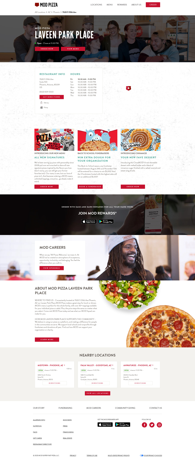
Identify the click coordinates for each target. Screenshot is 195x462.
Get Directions (50, 96)
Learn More (47, 339)
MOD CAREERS (93, 407)
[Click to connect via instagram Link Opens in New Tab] (159, 424)
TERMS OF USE (92, 455)
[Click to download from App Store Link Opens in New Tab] (89, 221)
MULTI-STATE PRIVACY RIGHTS (118, 455)
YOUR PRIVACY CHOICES (151, 455)
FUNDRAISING (65, 407)
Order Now (46, 186)
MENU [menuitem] (110, 4)
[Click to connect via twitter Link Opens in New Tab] (151, 424)
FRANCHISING (68, 432)
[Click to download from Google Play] (122, 424)
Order (153, 4)
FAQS (35, 432)
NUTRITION (37, 426)
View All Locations (98, 393)
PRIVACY (73, 455)
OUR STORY (38, 407)
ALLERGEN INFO (39, 420)
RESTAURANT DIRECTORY (42, 444)
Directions (51, 382)
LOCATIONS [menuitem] (96, 4)
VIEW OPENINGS (51, 268)
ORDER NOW (47, 49)
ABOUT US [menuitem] (136, 4)
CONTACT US (155, 407)
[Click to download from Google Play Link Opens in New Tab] (106, 221)
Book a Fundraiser (90, 186)
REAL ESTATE (67, 438)
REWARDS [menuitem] (122, 4)
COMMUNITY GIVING (125, 407)
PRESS (65, 426)
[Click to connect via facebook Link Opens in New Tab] (144, 424)
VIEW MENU (73, 49)
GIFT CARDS (37, 438)
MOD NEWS (67, 420)
